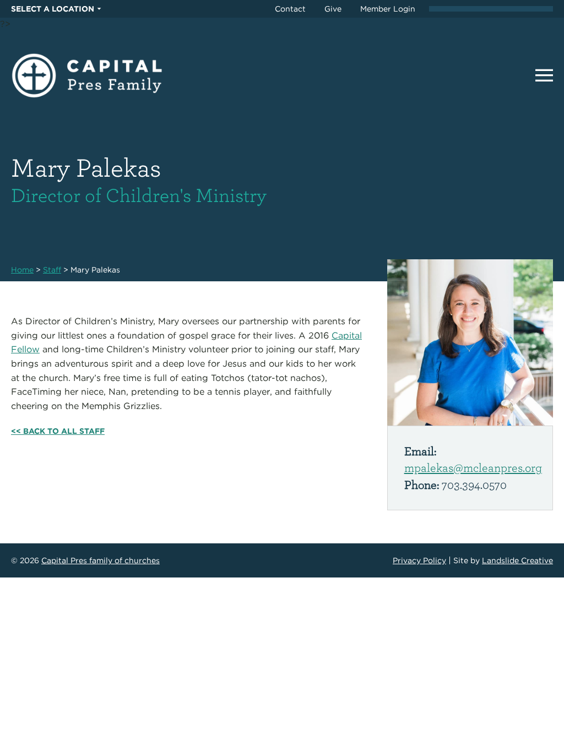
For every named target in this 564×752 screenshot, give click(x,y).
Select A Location (52, 8)
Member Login (387, 8)
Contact (290, 8)
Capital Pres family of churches (100, 560)
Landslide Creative (517, 560)
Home (22, 269)
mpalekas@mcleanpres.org (473, 467)
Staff (52, 269)
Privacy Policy (419, 560)
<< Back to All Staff (58, 431)
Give (332, 8)
